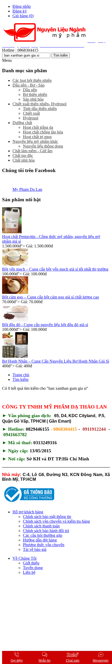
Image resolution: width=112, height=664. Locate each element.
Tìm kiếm (20, 379)
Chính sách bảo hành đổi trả (46, 530)
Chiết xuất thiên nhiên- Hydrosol (39, 104)
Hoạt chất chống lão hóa (43, 132)
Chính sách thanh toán (41, 526)
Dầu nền (30, 90)
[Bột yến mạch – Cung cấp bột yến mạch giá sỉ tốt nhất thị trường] (15, 264)
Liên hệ (29, 572)
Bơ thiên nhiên (35, 94)
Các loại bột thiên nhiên (32, 80)
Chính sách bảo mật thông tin (47, 516)
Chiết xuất (31, 113)
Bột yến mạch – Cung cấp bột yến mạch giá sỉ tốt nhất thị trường (55, 269)
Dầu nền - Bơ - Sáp (29, 85)
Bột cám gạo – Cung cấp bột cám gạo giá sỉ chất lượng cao (50, 297)
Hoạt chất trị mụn (37, 137)
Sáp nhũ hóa (33, 99)
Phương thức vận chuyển (43, 545)
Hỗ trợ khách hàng (28, 512)
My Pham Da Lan (27, 189)
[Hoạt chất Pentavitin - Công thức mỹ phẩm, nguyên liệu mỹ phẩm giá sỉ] (12, 232)
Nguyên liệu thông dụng (43, 146)
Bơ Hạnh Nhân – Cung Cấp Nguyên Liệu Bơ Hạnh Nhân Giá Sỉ (55, 361)
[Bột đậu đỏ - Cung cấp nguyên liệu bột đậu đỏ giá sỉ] (15, 320)
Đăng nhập (22, 6)
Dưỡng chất (22, 122)
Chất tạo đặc (23, 155)
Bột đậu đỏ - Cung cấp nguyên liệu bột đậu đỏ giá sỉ (45, 324)
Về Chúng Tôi (24, 558)
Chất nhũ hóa (24, 160)
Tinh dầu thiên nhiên (40, 108)
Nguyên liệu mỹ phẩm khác (35, 141)
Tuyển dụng (33, 567)
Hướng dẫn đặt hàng (40, 540)
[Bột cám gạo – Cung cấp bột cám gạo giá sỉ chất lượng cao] (15, 292)
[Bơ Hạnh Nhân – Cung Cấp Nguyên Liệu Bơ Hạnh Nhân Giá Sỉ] (15, 356)
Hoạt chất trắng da (38, 127)
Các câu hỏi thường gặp (42, 535)
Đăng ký (20, 11)
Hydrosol (30, 118)
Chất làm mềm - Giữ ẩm (32, 151)
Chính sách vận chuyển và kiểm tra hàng (56, 521)
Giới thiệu (31, 563)
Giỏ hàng (23, 16)
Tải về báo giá (34, 549)
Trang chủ (21, 375)
